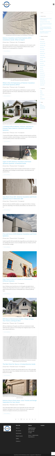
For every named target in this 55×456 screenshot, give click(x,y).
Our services (18, 430)
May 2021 (41, 67)
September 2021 (42, 65)
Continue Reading (7, 50)
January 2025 (42, 51)
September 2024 (42, 57)
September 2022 (42, 61)
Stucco (41, 96)
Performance (22, 404)
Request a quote (19, 436)
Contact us (18, 441)
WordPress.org (42, 108)
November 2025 (42, 43)
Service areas (18, 433)
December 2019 (42, 80)
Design (41, 90)
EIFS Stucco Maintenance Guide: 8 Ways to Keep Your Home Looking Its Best (18, 320)
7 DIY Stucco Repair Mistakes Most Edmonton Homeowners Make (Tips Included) (46, 28)
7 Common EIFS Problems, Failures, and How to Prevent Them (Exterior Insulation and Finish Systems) (18, 128)
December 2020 (42, 75)
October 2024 (42, 55)
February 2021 (42, 73)
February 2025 (42, 49)
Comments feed (42, 106)
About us (18, 428)
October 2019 (42, 84)
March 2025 (42, 47)
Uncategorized (22, 42)
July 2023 (41, 59)
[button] (53, 4)
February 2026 (42, 41)
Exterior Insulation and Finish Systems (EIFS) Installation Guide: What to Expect (17, 39)
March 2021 (42, 71)
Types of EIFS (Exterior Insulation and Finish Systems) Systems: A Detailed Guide (17, 162)
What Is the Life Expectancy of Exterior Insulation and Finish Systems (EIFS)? (19, 84)
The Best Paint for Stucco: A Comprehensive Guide (19, 364)
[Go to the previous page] (16, 419)
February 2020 (42, 77)
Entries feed (42, 105)
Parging (41, 92)
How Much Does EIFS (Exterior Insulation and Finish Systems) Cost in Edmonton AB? (20, 198)
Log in (41, 104)
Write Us (32, 437)
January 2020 (42, 79)
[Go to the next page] (35, 419)
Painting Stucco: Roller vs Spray (45, 21)
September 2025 (42, 45)
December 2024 (42, 53)
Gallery (17, 438)
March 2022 (42, 63)
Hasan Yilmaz (6, 42)
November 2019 (42, 82)
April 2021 (41, 69)
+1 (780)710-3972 (34, 435)
